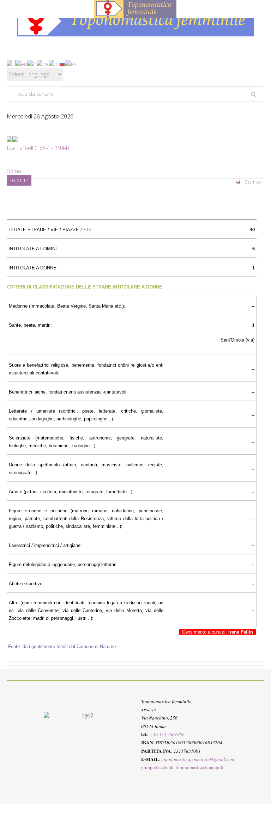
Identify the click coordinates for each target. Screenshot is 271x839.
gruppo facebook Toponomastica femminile (182, 767)
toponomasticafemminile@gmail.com (197, 759)
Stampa (252, 182)
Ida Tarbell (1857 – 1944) (38, 148)
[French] (32, 63)
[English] (21, 63)
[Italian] (11, 63)
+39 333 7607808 (167, 734)
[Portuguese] (54, 63)
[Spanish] (71, 63)
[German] (43, 63)
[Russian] (62, 63)
